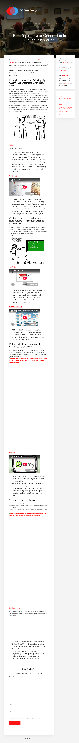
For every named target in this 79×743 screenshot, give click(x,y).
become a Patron (65, 75)
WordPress (49, 738)
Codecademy (14, 608)
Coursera (43, 60)
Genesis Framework (42, 738)
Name (10, 697)
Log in (53, 738)
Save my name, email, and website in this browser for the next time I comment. (26, 718)
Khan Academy (15, 306)
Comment (11, 676)
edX (38, 60)
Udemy (12, 453)
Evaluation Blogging (62, 114)
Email (10, 704)
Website (11, 711)
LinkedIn (64, 62)
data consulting (67, 83)
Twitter (68, 62)
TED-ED (12, 267)
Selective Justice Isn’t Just (63, 111)
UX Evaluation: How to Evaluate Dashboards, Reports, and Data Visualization (65, 98)
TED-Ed (11, 62)
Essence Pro (35, 738)
